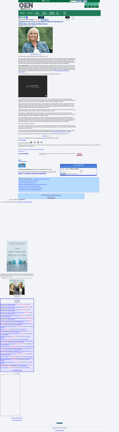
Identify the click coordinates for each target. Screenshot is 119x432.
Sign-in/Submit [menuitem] (44, 13)
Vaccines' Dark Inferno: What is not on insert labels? (10, 333)
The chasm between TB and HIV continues (8, 353)
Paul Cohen (10, 339)
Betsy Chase (34, 54)
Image (31, 54)
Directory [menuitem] (30, 13)
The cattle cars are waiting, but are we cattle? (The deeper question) (12, 312)
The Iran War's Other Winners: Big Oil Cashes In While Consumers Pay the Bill (14, 320)
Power (34, 149)
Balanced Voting (3, 339)
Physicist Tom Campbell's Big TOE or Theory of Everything (29, 180)
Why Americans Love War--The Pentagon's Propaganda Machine (12, 307)
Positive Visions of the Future (6, 346)
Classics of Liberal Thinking (17, 418)
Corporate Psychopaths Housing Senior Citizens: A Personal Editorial (30, 187)
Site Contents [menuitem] (37, 13)
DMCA (40, 54)
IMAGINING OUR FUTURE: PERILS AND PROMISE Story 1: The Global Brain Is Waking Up (16, 351)
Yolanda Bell (29, 318)
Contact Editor (24, 161)
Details (38, 54)
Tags (42, 149)
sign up (42, 138)
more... (31, 146)
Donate (20, 173)
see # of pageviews (11, 305)
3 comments (34, 25)
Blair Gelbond (14, 346)
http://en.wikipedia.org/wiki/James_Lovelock (61, 131)
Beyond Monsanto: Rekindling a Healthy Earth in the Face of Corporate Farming (33, 184)
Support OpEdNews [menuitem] (51, 13)
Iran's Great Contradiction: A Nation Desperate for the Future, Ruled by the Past (14, 364)
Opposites (2, 329)
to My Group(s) (21, 151)
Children (25, 149)
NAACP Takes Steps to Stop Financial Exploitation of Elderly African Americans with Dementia (17, 340)
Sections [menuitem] (22, 13)
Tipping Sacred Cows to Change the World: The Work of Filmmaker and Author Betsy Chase (40, 22)
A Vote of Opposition (4, 367)
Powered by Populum (59, 430)
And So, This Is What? (4, 356)
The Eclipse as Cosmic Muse (5, 336)
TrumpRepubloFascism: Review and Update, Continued (10, 315)
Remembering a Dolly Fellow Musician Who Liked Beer (10, 309)
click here (18, 372)
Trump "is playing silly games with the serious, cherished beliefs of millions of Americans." (16, 348)
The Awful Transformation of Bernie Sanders (8, 343)
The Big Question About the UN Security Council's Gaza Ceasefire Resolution (14, 330)
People (32, 149)
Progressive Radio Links (17, 420)
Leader (29, 149)
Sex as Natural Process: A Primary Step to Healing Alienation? (29, 186)
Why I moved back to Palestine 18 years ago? (8, 304)
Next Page (45, 136)
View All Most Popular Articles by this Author (41, 178)
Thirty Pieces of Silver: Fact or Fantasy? (7, 362)
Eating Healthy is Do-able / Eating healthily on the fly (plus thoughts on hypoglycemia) (16, 323)
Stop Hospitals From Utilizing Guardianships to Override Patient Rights (13, 318)
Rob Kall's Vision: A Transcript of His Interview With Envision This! (30, 189)
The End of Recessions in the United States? (8, 326)
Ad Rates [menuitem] (57, 13)
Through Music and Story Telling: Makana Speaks (27, 182)
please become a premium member (24, 202)
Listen (41, 17)
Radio (39, 149)
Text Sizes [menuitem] (64, 13)
